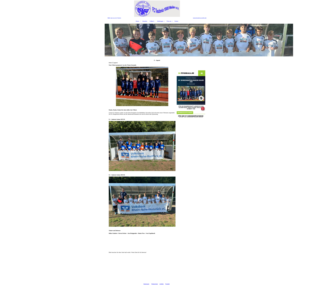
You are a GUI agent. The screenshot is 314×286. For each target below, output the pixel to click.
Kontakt (167, 284)
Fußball (152, 21)
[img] (157, 8)
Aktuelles (144, 21)
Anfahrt (161, 284)
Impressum (146, 284)
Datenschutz (154, 284)
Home (137, 21)
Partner (176, 21)
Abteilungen (160, 21)
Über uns (169, 21)
